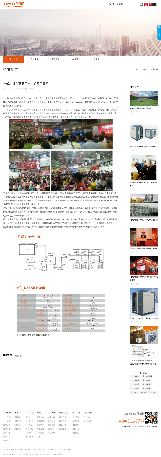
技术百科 (76, 59)
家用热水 (40, 417)
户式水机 (76, 98)
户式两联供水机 (57, 454)
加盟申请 (75, 429)
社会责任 (6, 441)
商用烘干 (29, 433)
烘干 (38, 437)
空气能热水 (135, 376)
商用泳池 (29, 421)
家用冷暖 (40, 421)
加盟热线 (75, 433)
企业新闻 (13, 59)
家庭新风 (18, 425)
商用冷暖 (29, 425)
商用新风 (29, 429)
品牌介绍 (6, 433)
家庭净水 (18, 429)
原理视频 (55, 59)
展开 (159, 32)
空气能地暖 (135, 384)
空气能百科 (63, 429)
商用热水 (29, 417)
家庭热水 (18, 417)
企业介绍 (6, 417)
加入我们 (87, 421)
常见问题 (62, 425)
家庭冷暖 (18, 421)
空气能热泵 (146, 380)
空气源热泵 (135, 380)
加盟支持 (75, 425)
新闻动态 (145, 69)
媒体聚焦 (34, 59)
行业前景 (75, 417)
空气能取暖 (146, 384)
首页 (138, 69)
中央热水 (153, 392)
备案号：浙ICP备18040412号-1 (59, 450)
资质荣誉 (6, 437)
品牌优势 (75, 421)
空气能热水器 (147, 376)
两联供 (143, 392)
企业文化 (6, 421)
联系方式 (87, 417)
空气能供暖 (135, 388)
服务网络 (62, 421)
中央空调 (29, 437)
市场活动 (97, 59)
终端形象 (6, 429)
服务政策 (62, 417)
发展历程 (6, 425)
